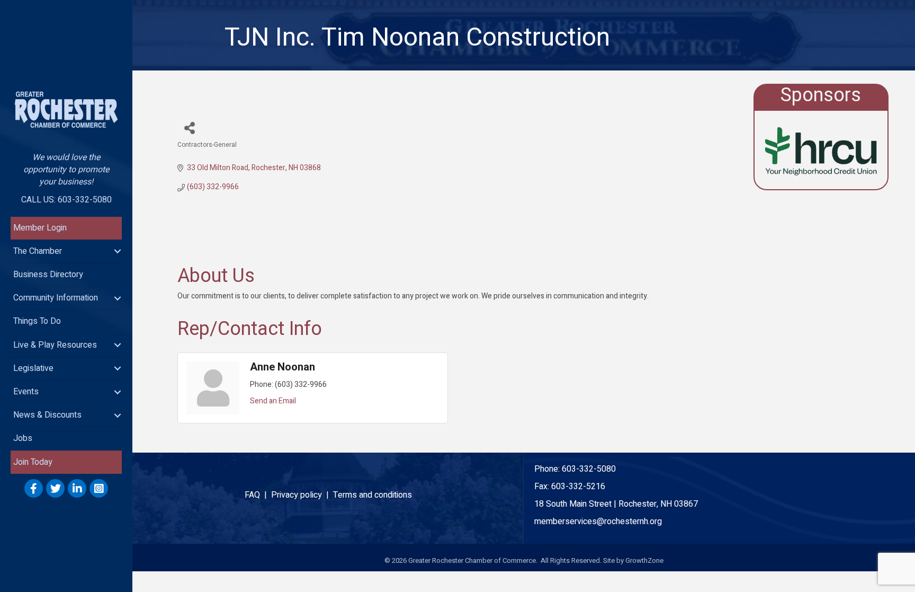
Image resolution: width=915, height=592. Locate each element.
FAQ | (258, 495)
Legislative (33, 368)
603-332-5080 (589, 469)
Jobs (22, 438)
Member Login (40, 228)
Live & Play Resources (55, 345)
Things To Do (37, 321)
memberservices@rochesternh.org (598, 521)
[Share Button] (189, 127)
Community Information (55, 297)
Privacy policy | (302, 495)
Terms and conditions (372, 495)
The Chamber (37, 251)
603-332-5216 (578, 486)
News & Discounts (47, 415)
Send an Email (273, 401)
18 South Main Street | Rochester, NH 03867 (616, 504)
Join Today (32, 462)
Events (26, 391)
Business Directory (48, 274)
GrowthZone (644, 560)
